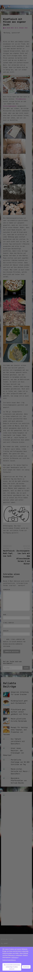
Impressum (14, 957)
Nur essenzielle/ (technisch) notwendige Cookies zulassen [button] (12, 967)
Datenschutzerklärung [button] (9, 960)
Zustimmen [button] (26, 967)
